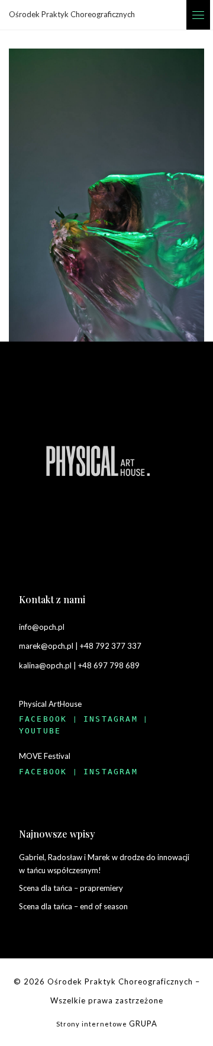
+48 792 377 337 (110, 646)
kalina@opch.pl (45, 665)
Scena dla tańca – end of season (73, 906)
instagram (110, 719)
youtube (40, 730)
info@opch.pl (41, 627)
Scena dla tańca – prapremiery (71, 888)
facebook (43, 719)
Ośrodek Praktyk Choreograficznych (120, 981)
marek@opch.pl (46, 646)
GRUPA (143, 1023)
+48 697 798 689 (109, 665)
